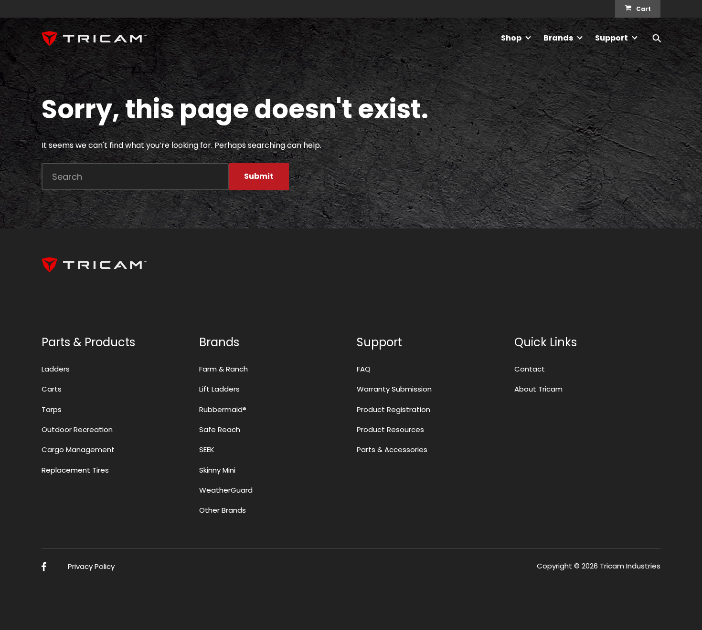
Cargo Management (78, 449)
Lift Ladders (219, 389)
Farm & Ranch (223, 369)
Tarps (52, 409)
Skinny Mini (217, 470)
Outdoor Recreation (77, 429)
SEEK (206, 449)
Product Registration (393, 409)
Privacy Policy (91, 566)
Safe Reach (219, 429)
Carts (52, 389)
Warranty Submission (394, 389)
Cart (643, 9)
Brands (558, 37)
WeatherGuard (226, 490)
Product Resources (390, 429)
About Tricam (538, 389)
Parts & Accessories (392, 449)
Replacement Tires (75, 470)
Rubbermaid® (222, 409)
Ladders (56, 369)
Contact (529, 369)
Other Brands (222, 510)
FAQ (364, 369)
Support (611, 37)
